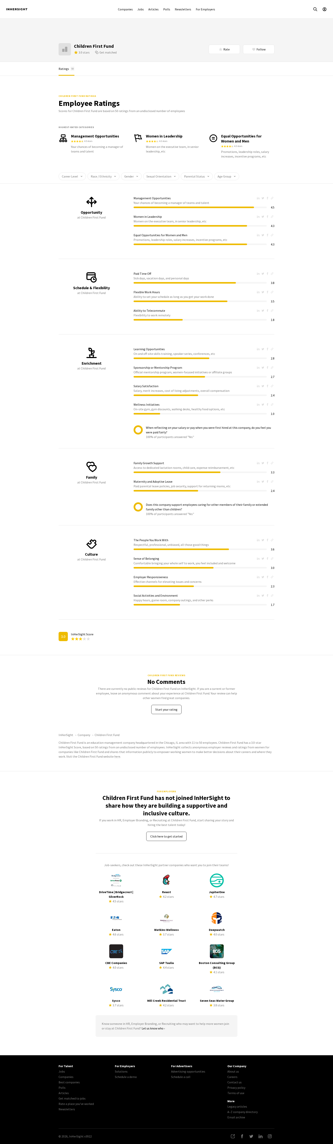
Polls (166, 9)
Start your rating (166, 709)
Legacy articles (237, 1106)
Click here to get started (166, 836)
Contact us (234, 1082)
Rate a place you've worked (76, 1104)
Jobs (140, 9)
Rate (226, 49)
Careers (232, 1077)
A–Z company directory (242, 1112)
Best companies (69, 1082)
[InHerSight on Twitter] (251, 1136)
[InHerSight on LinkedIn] (260, 1136)
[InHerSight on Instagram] (269, 1136)
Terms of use (235, 1093)
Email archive (236, 1117)
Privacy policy (236, 1088)
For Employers (205, 9)
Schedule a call (180, 1077)
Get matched (108, 52)
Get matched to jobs (72, 1098)
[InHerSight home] (17, 9)
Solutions (121, 1071)
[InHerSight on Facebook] (242, 1136)
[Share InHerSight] (232, 1136)
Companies (125, 9)
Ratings (66, 69)
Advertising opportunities (188, 1071)
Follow (261, 49)
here (117, 756)
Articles (153, 9)
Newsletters (183, 9)
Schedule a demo (126, 1077)
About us (233, 1071)
